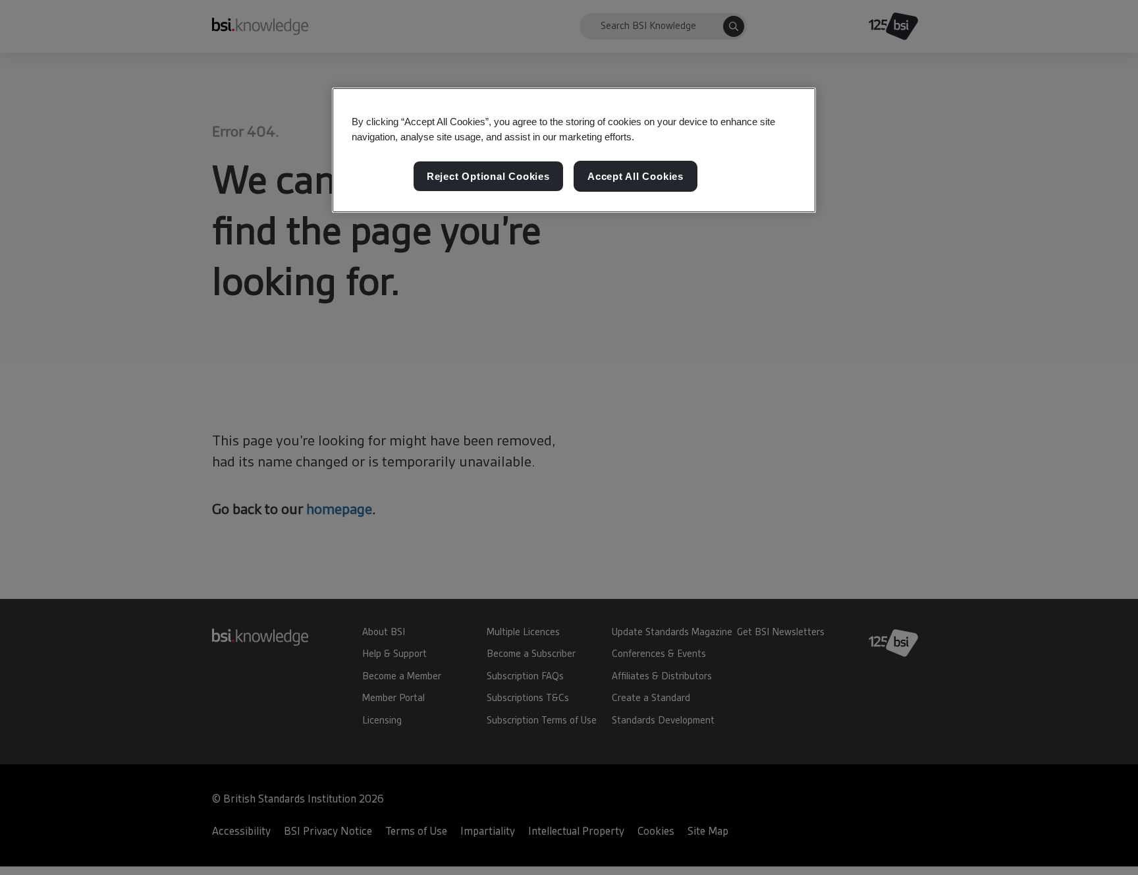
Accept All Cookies (635, 176)
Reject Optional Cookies (488, 176)
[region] (574, 150)
